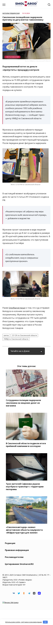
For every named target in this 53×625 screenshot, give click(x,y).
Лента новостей (12, 57)
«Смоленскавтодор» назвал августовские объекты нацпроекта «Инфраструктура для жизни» (24, 530)
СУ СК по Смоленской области (24, 335)
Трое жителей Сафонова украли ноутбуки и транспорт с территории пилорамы (25, 486)
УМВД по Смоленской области (16, 339)
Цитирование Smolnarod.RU (19, 564)
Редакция (10, 543)
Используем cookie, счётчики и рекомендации (23, 622)
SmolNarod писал (17, 307)
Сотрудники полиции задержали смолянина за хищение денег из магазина (23, 403)
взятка (6, 335)
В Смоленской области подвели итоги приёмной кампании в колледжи (26, 444)
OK (45, 622)
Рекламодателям (14, 557)
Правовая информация (17, 550)
